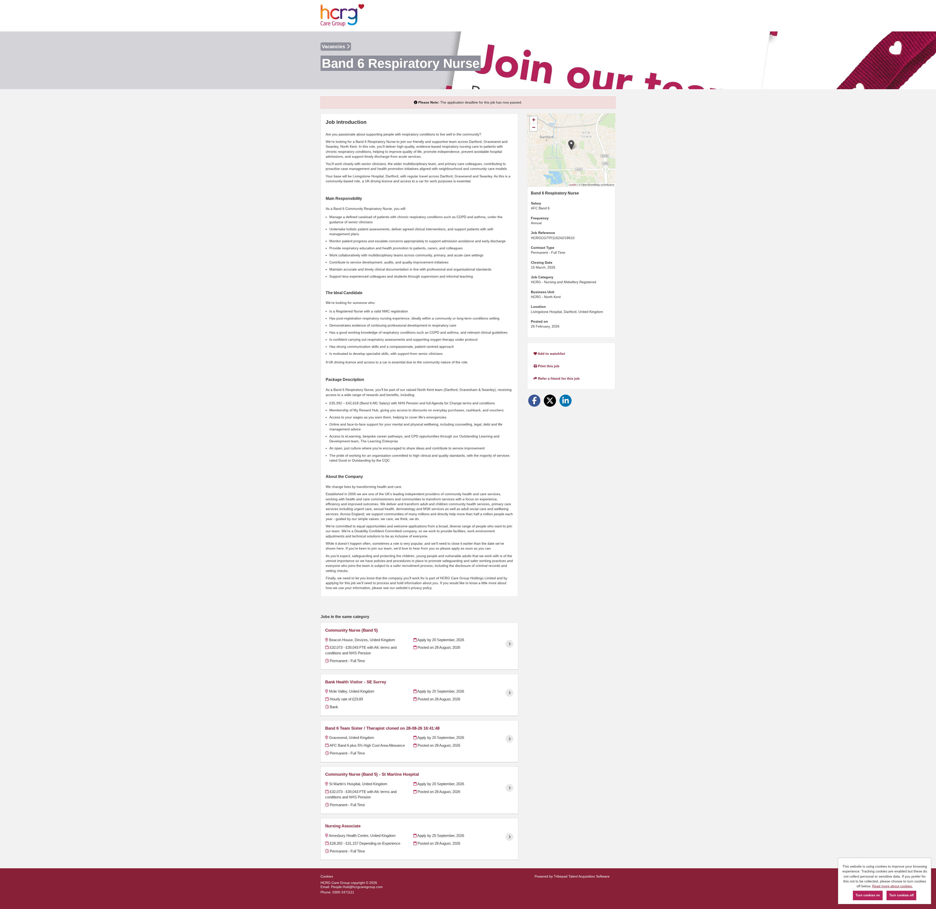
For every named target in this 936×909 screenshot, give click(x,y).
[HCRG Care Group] (342, 16)
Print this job (548, 366)
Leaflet (572, 184)
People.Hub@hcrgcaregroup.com (357, 887)
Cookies (327, 876)
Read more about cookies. (892, 886)
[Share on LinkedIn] (565, 401)
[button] (571, 145)
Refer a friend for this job (558, 378)
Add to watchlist (551, 354)
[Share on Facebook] (534, 401)
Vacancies (334, 46)
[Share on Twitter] (550, 401)
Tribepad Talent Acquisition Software (582, 876)
